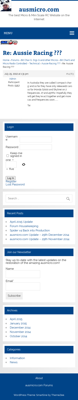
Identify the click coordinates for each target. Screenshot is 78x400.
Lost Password (15, 184)
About (39, 378)
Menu (8, 33)
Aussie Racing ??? (50, 63)
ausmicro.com (39, 9)
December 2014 (20, 327)
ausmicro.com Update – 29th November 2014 (39, 239)
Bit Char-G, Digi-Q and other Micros (39, 60)
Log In (10, 178)
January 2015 (18, 323)
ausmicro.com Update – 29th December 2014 (39, 234)
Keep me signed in (16, 154)
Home (6, 60)
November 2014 (20, 332)
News (13, 362)
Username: (12, 138)
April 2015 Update (21, 221)
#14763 (70, 74)
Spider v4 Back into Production (30, 230)
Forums (15, 60)
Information (17, 358)
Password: (12, 147)
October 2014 (18, 336)
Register (11, 181)
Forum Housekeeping (24, 226)
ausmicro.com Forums (39, 385)
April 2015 (16, 319)
